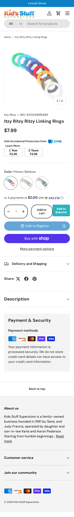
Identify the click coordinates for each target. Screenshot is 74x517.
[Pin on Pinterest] (34, 279)
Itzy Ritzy (10, 115)
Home (7, 37)
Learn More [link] (12, 145)
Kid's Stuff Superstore (26, 502)
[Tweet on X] (18, 279)
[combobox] (37, 23)
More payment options (37, 249)
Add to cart (41, 211)
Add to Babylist (61, 210)
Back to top (37, 389)
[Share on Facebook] (26, 279)
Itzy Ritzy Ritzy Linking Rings (31, 37)
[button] (58, 13)
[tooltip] (64, 226)
